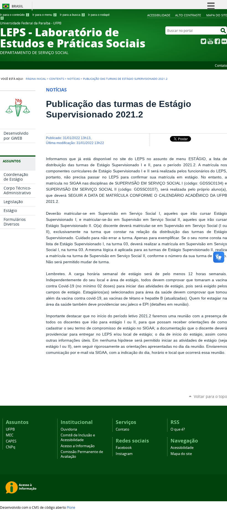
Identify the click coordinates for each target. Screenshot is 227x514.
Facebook (217, 41)
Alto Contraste (188, 15)
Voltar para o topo (210, 396)
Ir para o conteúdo (14, 14)
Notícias (73, 79)
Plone (71, 507)
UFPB (10, 429)
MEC (9, 435)
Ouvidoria (69, 429)
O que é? (178, 429)
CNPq (10, 447)
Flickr (224, 41)
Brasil (17, 6)
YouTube (210, 41)
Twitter (203, 41)
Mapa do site (216, 15)
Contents (56, 79)
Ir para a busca (72, 14)
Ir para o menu (44, 14)
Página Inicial (36, 79)
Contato (221, 65)
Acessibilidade (158, 15)
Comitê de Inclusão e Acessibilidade (78, 437)
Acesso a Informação (78, 446)
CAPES (11, 441)
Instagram (124, 453)
